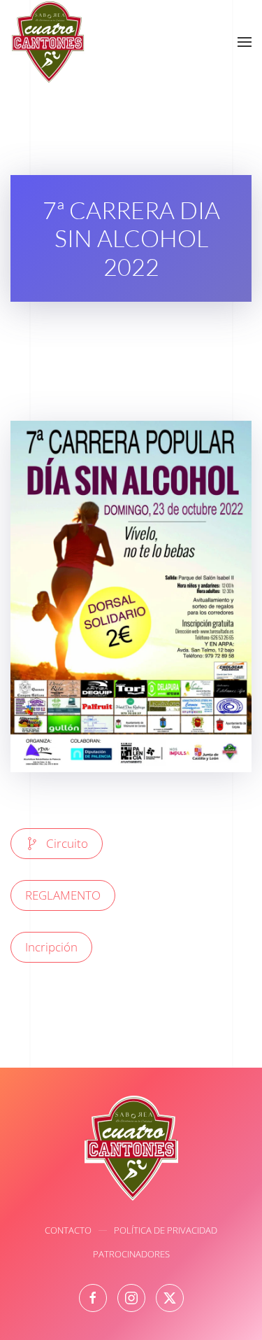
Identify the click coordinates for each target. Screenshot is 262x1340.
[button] (245, 42)
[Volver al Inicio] (47, 42)
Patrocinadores (131, 1254)
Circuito (67, 843)
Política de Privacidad (165, 1230)
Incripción (51, 947)
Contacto (68, 1230)
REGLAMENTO (63, 895)
